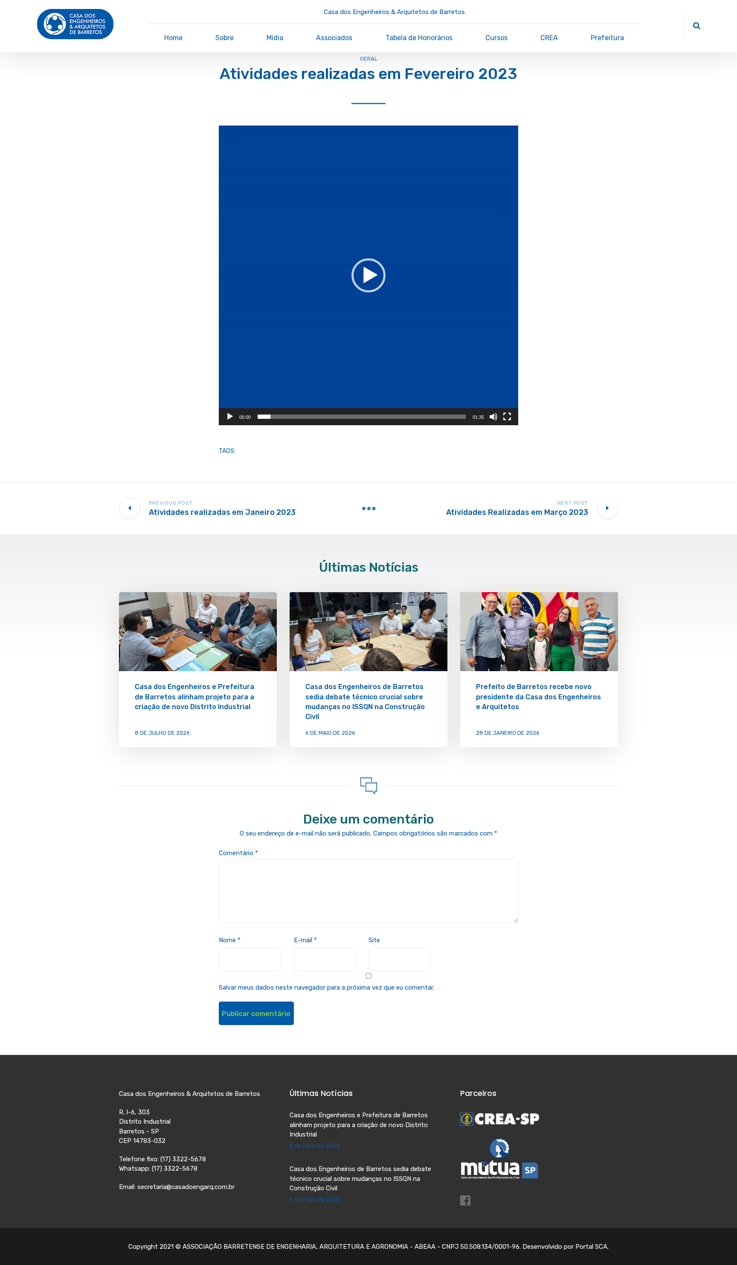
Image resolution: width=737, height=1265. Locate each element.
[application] (368, 275)
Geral (368, 59)
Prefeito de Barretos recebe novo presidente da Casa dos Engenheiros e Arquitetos (538, 696)
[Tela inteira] (507, 416)
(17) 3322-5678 (183, 1159)
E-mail (305, 940)
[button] (368, 275)
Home (173, 38)
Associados (334, 38)
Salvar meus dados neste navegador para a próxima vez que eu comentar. (326, 987)
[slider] (362, 417)
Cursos (496, 38)
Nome (230, 940)
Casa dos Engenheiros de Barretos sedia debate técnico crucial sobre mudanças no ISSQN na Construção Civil (360, 1178)
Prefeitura (607, 38)
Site (374, 940)
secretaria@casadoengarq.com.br (186, 1187)
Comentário (238, 853)
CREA (549, 38)
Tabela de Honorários (419, 38)
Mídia (275, 38)
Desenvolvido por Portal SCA (564, 1246)
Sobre (224, 38)
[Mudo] (493, 416)
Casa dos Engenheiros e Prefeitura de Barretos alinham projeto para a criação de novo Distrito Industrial (194, 696)
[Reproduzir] (230, 416)
